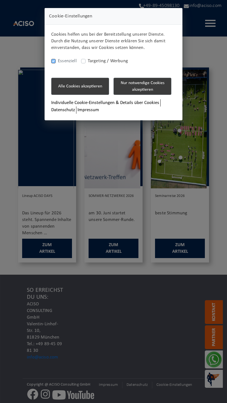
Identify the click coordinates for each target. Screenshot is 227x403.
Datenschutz (63, 110)
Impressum (88, 110)
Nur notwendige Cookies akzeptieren (142, 86)
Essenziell (67, 61)
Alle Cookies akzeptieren (80, 86)
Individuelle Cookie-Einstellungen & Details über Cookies (105, 102)
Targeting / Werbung (108, 61)
